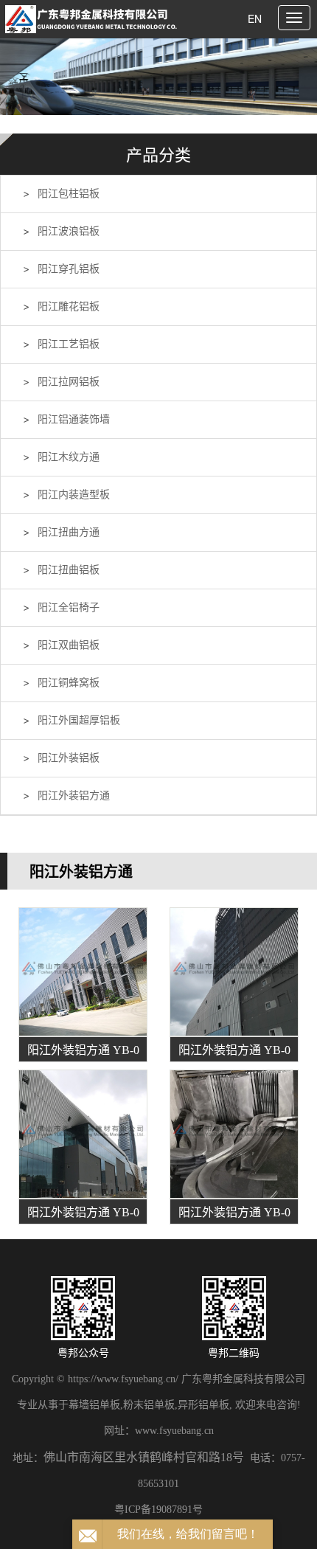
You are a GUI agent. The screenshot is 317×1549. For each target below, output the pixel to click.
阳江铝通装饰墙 (74, 419)
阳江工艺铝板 (69, 344)
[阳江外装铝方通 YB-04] (234, 1134)
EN (255, 18)
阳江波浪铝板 (69, 231)
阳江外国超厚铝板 (79, 720)
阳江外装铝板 (69, 757)
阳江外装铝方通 (74, 795)
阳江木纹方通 (69, 456)
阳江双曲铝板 (69, 645)
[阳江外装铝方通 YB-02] (234, 971)
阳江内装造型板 (74, 494)
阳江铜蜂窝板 (69, 682)
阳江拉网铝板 (69, 381)
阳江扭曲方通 (69, 532)
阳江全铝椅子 (69, 607)
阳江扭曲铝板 (69, 569)
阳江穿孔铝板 (69, 268)
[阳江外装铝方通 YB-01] (82, 971)
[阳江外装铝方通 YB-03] (82, 1134)
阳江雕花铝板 (69, 306)
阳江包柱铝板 (69, 193)
